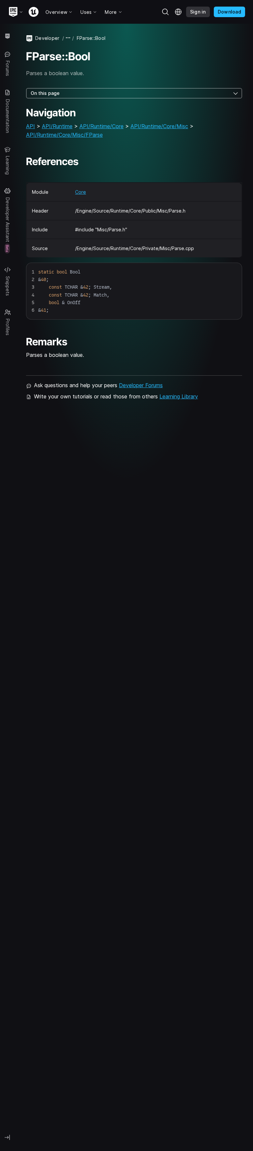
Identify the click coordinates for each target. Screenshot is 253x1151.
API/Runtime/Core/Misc (159, 126)
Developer (47, 38)
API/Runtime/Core (101, 126)
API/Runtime (57, 126)
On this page (45, 93)
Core (80, 192)
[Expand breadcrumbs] (68, 38)
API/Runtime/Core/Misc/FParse (64, 134)
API (30, 126)
